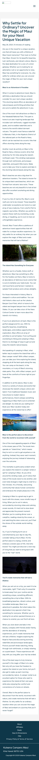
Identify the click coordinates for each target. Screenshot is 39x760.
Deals (19, 730)
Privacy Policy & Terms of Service (19, 739)
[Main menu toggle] (34, 6)
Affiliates (19, 727)
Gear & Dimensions (19, 733)
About (19, 724)
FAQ (19, 736)
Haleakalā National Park (14, 117)
